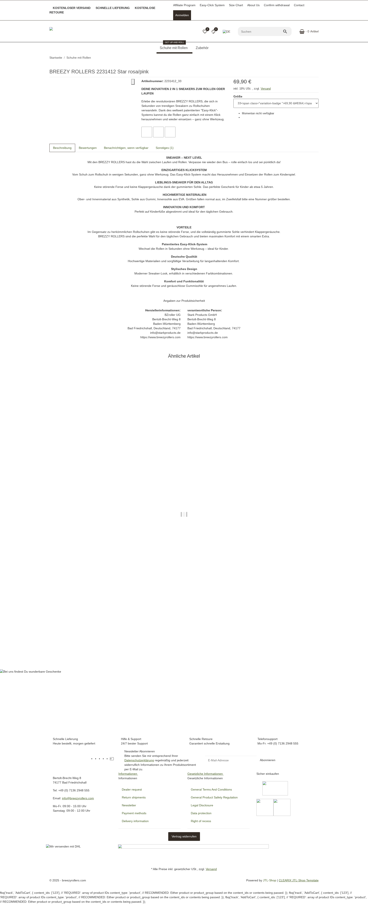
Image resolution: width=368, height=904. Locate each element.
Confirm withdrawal (277, 5)
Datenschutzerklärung (139, 760)
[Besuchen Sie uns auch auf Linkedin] (116, 758)
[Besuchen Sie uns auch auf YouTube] (100, 758)
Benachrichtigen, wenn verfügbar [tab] (126, 147)
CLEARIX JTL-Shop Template (299, 880)
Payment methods (134, 813)
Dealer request (132, 789)
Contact (299, 5)
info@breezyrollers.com (78, 798)
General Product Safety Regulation (214, 797)
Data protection (201, 813)
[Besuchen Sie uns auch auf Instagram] (108, 758)
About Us (253, 5)
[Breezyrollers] (79, 31)
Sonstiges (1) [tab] (165, 147)
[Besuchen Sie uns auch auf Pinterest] (104, 758)
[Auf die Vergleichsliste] (146, 132)
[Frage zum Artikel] (170, 132)
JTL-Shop (270, 880)
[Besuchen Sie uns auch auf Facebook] (96, 758)
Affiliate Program (184, 5)
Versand (266, 88)
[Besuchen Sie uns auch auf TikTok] (112, 758)
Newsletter (129, 805)
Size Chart (236, 5)
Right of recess (201, 821)
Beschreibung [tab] (62, 147)
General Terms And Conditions (211, 789)
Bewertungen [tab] (88, 147)
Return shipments (134, 797)
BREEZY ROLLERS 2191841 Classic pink (79, 642)
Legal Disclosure (202, 805)
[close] (133, 82)
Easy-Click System (212, 5)
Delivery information (135, 821)
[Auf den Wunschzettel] (158, 132)
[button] (204, 31)
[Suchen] (287, 31)
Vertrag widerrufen (184, 836)
